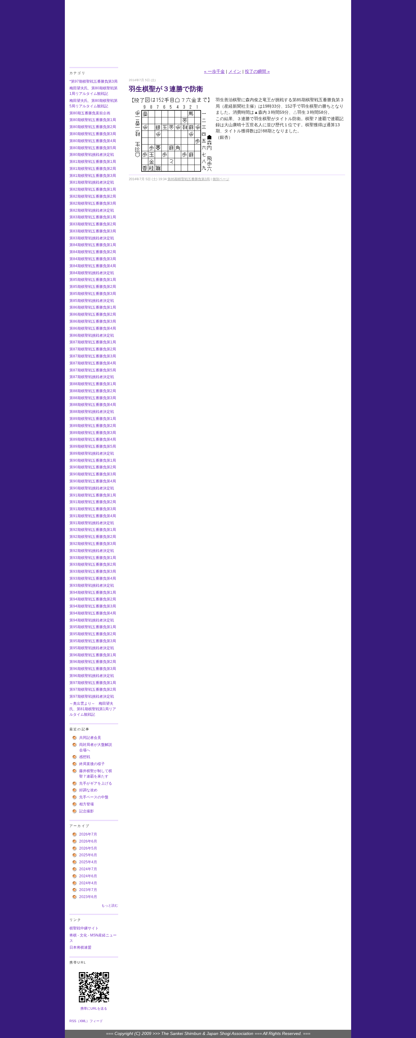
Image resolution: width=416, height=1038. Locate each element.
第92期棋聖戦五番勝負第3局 (92, 544)
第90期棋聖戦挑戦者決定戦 (91, 488)
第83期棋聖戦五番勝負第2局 (92, 224)
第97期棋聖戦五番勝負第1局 (92, 683)
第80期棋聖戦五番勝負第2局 (92, 127)
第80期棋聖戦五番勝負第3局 (92, 134)
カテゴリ (77, 73)
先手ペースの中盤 (93, 797)
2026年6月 (88, 841)
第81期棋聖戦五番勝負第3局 (92, 176)
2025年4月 (88, 862)
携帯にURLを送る (93, 1008)
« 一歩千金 (214, 71)
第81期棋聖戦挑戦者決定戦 (91, 182)
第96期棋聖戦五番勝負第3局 (92, 669)
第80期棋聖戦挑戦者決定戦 (91, 154)
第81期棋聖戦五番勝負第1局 (92, 161)
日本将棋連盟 (80, 947)
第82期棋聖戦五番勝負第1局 (92, 189)
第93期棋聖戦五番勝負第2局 (92, 564)
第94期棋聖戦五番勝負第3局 (92, 606)
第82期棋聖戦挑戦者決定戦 (91, 210)
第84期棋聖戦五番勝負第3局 (92, 259)
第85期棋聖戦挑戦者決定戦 (91, 301)
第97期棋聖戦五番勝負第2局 (92, 689)
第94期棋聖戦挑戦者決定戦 (91, 620)
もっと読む (109, 905)
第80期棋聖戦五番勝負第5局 (92, 148)
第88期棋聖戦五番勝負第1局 (92, 384)
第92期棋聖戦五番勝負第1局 (92, 530)
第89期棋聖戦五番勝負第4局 (92, 439)
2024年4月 (88, 883)
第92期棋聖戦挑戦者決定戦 (91, 551)
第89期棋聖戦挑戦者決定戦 (91, 453)
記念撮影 (86, 811)
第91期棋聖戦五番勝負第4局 (92, 516)
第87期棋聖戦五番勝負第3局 (92, 356)
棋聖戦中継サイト (84, 928)
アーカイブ (79, 826)
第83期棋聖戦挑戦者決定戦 (91, 238)
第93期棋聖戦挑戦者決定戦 (91, 585)
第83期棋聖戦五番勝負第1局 (92, 217)
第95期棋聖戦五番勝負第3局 (92, 641)
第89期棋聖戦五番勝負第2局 (92, 426)
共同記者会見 (90, 738)
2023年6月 (88, 897)
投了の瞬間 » (257, 71)
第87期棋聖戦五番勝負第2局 (92, 349)
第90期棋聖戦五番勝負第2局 (92, 467)
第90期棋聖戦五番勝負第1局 (92, 460)
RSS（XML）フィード (86, 1021)
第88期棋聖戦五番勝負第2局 (92, 391)
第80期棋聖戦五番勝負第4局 (92, 141)
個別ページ (221, 179)
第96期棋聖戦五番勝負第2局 (92, 662)
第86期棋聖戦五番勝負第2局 (92, 314)
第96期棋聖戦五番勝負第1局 (92, 655)
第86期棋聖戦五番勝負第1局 (92, 307)
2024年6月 (88, 876)
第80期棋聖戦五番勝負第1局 (92, 120)
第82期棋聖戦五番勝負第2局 (92, 196)
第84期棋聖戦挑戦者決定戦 (91, 273)
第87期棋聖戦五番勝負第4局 (92, 363)
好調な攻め (88, 790)
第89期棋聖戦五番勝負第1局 (92, 419)
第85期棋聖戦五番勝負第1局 (92, 279)
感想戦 (84, 757)
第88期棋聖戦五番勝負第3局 (92, 398)
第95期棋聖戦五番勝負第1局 (92, 627)
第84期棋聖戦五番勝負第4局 (92, 266)
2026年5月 (88, 848)
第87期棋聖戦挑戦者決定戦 (91, 377)
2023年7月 (88, 890)
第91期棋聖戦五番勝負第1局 (92, 495)
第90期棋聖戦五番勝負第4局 (92, 481)
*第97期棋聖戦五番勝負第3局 (93, 81)
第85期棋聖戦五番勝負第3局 (92, 294)
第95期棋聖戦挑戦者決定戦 (91, 648)
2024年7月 (88, 869)
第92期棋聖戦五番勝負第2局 (92, 537)
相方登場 (86, 804)
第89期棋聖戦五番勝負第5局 (92, 446)
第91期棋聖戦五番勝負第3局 (92, 509)
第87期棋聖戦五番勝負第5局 (92, 370)
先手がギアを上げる (95, 783)
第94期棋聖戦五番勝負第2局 (92, 599)
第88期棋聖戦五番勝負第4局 (92, 405)
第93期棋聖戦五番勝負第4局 (92, 578)
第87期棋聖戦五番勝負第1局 (92, 342)
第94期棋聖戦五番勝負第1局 (92, 592)
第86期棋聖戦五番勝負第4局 (92, 328)
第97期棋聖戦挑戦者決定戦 (91, 696)
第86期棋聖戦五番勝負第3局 (92, 321)
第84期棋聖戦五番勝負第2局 (92, 252)
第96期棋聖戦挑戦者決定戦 (91, 676)
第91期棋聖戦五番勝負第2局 (92, 502)
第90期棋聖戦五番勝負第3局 (92, 474)
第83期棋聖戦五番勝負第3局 (92, 231)
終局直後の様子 (92, 764)
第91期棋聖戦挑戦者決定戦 (91, 523)
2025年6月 (88, 855)
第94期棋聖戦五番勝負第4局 (92, 613)
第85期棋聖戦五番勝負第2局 (92, 287)
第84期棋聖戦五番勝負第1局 (92, 245)
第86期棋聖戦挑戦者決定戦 (91, 335)
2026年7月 (88, 834)
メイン (234, 71)
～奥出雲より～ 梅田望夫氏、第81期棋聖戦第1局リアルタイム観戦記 (92, 709)
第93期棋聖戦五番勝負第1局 (92, 558)
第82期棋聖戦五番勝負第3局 (92, 203)
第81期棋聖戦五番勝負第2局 (92, 168)
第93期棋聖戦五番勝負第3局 (92, 571)
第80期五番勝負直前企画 (89, 113)
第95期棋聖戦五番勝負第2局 (92, 634)
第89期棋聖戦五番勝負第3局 (92, 433)
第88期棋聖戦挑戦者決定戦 (91, 412)
